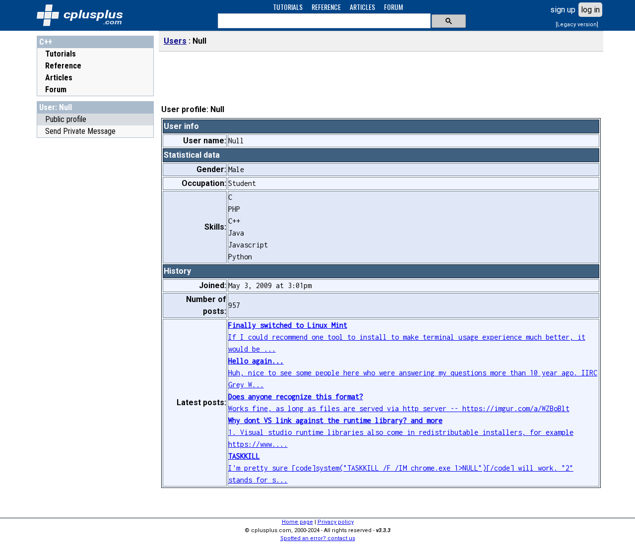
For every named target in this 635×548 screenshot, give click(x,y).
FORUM (393, 6)
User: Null (55, 107)
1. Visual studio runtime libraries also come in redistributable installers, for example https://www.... (400, 432)
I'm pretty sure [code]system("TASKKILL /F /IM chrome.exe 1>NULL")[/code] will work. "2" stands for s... (400, 468)
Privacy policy (336, 522)
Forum (55, 89)
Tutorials (60, 54)
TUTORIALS (288, 6)
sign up (562, 9)
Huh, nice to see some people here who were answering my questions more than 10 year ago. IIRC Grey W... (412, 373)
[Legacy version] (577, 24)
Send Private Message (80, 131)
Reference (63, 65)
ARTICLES (362, 6)
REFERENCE (326, 6)
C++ (45, 42)
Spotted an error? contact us (317, 538)
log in (590, 9)
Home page (297, 522)
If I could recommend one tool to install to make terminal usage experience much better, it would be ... (406, 337)
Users (175, 41)
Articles (58, 77)
